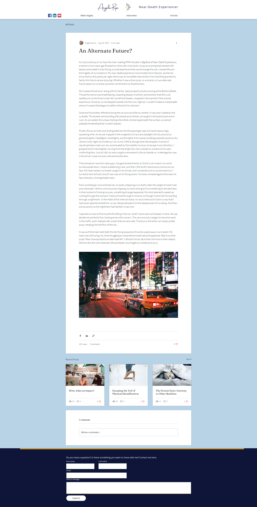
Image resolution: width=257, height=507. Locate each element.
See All (188, 359)
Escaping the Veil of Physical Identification (125, 392)
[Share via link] (93, 336)
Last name (103, 461)
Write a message (72, 479)
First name (70, 461)
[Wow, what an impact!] (85, 375)
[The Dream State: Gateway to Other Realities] (172, 375)
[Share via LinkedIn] (87, 336)
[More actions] (176, 42)
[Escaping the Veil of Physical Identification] (128, 375)
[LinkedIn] (54, 15)
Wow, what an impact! (81, 390)
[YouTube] (59, 15)
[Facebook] (50, 15)
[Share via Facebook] (80, 336)
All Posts (70, 24)
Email (68, 470)
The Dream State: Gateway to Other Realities (171, 392)
